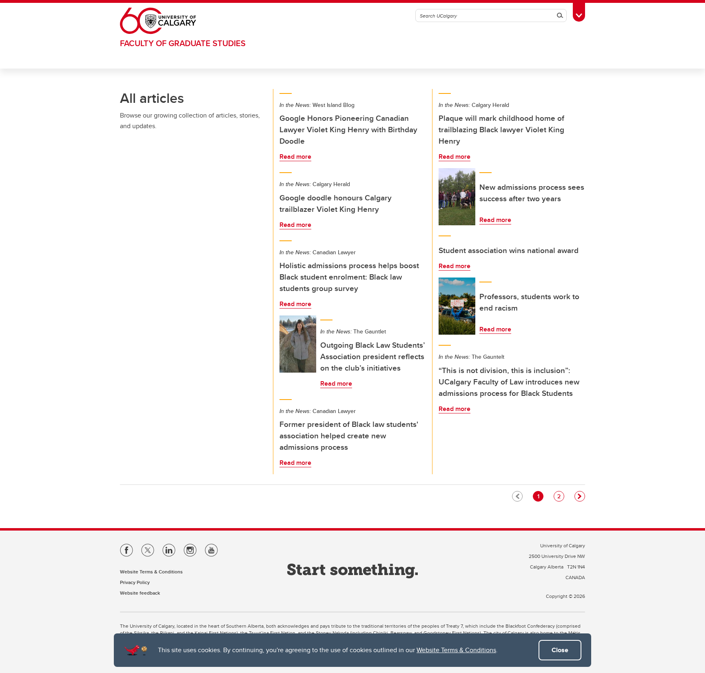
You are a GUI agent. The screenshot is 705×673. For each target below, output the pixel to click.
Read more (295, 156)
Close (560, 650)
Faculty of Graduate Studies (183, 43)
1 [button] (540, 496)
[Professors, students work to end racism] (457, 306)
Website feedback (140, 592)
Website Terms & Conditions (456, 650)
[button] (579, 496)
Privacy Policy (135, 582)
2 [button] (560, 496)
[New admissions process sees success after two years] (457, 196)
